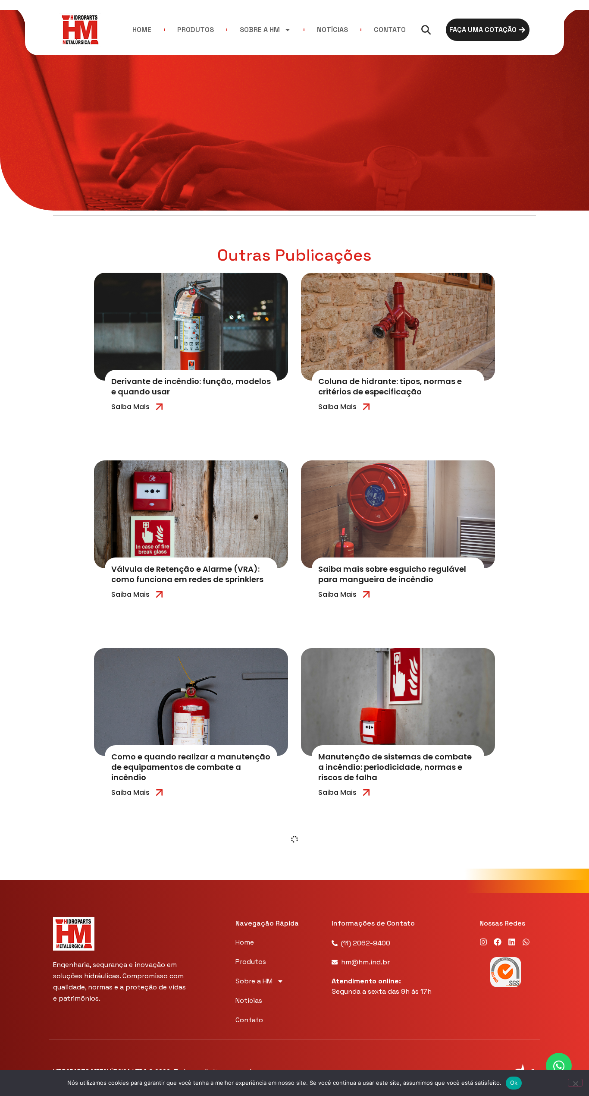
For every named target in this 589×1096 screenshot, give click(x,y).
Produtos (195, 29)
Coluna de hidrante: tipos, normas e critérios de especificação (390, 386)
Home (141, 29)
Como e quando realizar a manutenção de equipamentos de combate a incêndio (190, 767)
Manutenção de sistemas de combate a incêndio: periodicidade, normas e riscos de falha (395, 767)
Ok (514, 1082)
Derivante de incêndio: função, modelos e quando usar (191, 386)
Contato (390, 29)
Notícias (332, 29)
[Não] (575, 1083)
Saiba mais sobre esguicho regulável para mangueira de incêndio (392, 574)
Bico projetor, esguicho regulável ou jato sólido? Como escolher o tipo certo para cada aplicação (396, 954)
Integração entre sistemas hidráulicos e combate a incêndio (188, 949)
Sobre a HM (260, 29)
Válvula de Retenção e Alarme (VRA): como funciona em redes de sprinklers (187, 574)
